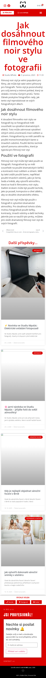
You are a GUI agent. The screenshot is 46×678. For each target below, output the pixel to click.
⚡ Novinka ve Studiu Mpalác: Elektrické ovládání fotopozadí (21, 327)
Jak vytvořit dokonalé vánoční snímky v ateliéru (20, 574)
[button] (41, 13)
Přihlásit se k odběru (16, 651)
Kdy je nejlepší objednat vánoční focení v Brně (22, 492)
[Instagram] (5, 5)
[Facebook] (8, 5)
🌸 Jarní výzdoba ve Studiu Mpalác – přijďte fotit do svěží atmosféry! (20, 409)
